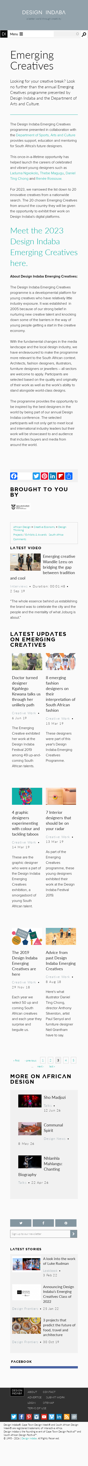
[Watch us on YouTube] (44, 1417)
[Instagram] (36, 1417)
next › (40, 1066)
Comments (19, 539)
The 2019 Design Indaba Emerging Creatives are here (24, 963)
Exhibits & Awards (36, 535)
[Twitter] (36, 476)
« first (16, 1060)
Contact (49, 1392)
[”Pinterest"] (65, 1223)
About (32, 1392)
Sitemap (48, 1403)
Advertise (35, 1397)
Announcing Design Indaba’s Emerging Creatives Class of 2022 (58, 1294)
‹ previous (30, 1060)
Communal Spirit (53, 1127)
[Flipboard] (60, 476)
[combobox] (66, 34)
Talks (48, 1105)
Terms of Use (37, 1408)
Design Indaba (29, 1438)
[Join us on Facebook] (43, 1223)
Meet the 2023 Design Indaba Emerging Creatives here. (44, 246)
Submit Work (55, 1397)
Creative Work (24, 713)
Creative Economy (44, 527)
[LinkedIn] (52, 476)
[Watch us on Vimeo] (51, 1417)
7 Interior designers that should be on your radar (58, 820)
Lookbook (50, 1271)
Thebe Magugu (52, 173)
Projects (18, 535)
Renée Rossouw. (49, 178)
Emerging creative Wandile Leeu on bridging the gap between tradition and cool (42, 567)
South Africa (56, 535)
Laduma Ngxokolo (24, 173)
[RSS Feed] (66, 1417)
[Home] (44, 12)
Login (32, 1403)
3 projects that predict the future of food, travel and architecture (59, 1327)
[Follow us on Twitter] (20, 1223)
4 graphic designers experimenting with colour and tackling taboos (26, 823)
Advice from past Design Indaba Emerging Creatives (61, 960)
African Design (22, 527)
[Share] (68, 476)
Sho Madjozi (55, 1097)
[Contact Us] (74, 1417)
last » (52, 1066)
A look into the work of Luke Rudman (59, 1261)
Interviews (19, 586)
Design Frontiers (25, 1309)
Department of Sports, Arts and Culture (45, 135)
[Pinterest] (44, 476)
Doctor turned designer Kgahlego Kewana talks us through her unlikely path (26, 691)
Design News (55, 1138)
